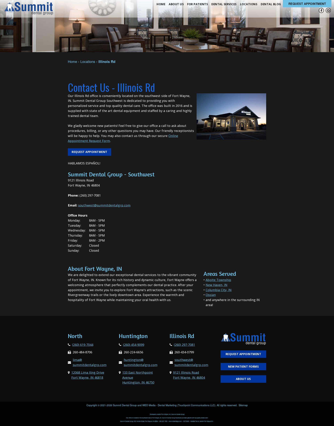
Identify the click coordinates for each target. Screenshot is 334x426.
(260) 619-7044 (82, 345)
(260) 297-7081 (184, 345)
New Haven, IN (216, 285)
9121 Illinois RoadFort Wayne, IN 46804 (189, 375)
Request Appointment (307, 4)
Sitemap (243, 405)
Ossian (211, 295)
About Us (176, 4)
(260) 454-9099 (133, 345)
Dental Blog (271, 4)
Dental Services (224, 4)
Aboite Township (218, 280)
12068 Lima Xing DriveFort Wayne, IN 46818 (87, 375)
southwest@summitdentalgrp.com (104, 205)
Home (161, 4)
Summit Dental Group (125, 405)
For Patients (197, 4)
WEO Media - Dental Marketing (159, 405)
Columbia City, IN (219, 290)
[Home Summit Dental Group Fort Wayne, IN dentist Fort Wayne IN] (28, 8)
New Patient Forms (243, 366)
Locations (248, 4)
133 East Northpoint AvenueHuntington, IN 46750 (138, 377)
